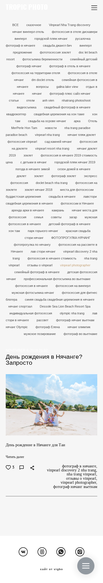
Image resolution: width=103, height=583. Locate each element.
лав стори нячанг (43, 251)
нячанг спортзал (20, 306)
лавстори (90, 196)
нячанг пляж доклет (82, 134)
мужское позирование (40, 334)
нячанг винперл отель (28, 31)
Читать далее (15, 457)
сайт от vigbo (51, 569)
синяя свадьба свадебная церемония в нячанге (59, 299)
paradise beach (17, 134)
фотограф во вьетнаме (80, 334)
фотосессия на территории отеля (36, 73)
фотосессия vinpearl (22, 141)
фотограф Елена (48, 327)
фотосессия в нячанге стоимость (52, 258)
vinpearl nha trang (48, 134)
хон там (15, 231)
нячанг (37, 93)
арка (77, 121)
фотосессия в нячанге (32, 285)
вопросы (42, 86)
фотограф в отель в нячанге (69, 66)
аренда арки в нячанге (28, 210)
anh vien (48, 100)
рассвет (43, 320)
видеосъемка (27, 107)
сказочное (34, 25)
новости (51, 128)
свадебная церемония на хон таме (59, 114)
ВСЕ (15, 25)
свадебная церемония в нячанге (30, 203)
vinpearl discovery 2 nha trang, (72, 470)
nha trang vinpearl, (82, 474)
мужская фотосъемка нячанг (33, 292)
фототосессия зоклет (56, 52)
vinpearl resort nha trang (52, 148)
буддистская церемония (24, 196)
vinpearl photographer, (79, 483)
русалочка (82, 38)
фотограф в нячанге (21, 45)
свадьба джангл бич (58, 45)
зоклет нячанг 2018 (39, 189)
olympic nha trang (72, 313)
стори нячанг (34, 237)
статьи (14, 100)
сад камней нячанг (59, 141)
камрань (58, 210)
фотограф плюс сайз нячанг (69, 93)
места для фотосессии (77, 189)
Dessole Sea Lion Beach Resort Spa (65, 306)
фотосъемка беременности (42, 59)
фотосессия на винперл (73, 285)
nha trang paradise (77, 128)
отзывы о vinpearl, (81, 479)
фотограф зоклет (64, 176)
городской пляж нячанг (51, 38)
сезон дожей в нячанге (74, 169)
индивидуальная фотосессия (31, 313)
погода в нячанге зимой (33, 169)
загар (73, 217)
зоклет (28, 155)
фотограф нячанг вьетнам (75, 320)
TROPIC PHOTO (27, 7)
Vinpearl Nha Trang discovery (69, 25)
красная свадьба (78, 231)
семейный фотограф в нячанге (37, 272)
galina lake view (67, 86)
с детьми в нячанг (33, 162)
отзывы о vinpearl (40, 265)
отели (30, 100)
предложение (23, 52)
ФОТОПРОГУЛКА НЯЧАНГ (70, 237)
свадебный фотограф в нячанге (67, 107)
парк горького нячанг (43, 231)
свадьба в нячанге (62, 196)
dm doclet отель (43, 80)
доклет (22, 176)
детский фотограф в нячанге (69, 224)
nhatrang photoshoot (76, 100)
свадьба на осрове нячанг (47, 121)
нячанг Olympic (17, 327)
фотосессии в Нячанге (77, 203)
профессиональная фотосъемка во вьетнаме (57, 279)
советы (56, 217)
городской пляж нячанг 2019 (74, 162)
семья (39, 217)
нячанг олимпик (79, 327)
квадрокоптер (16, 114)
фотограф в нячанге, (79, 466)
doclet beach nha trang (52, 183)
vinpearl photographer (75, 265)
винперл (86, 45)
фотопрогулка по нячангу (33, 244)
